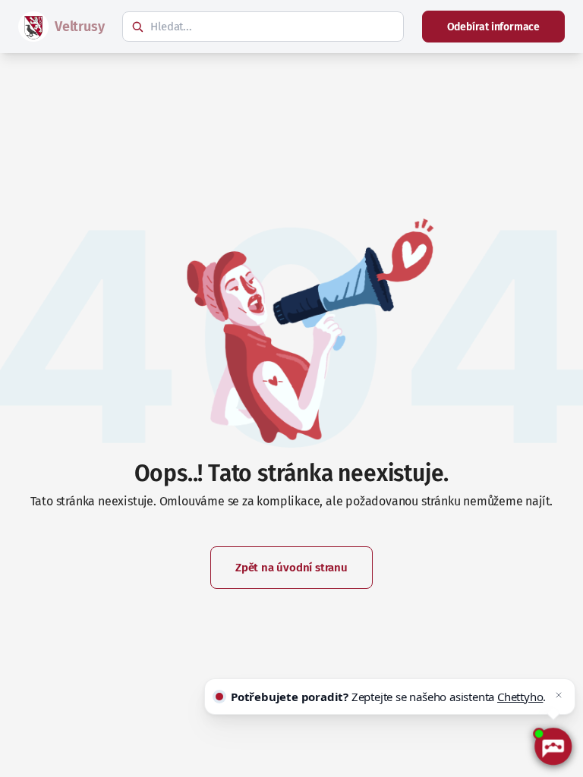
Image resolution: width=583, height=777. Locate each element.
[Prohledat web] (137, 26)
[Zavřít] (559, 695)
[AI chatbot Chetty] (553, 747)
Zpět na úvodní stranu (291, 567)
